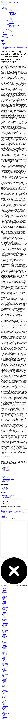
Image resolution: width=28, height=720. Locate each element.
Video (4, 36)
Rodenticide (11, 17)
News (4, 32)
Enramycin (16, 511)
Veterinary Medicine (22, 512)
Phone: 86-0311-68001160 (10, 1)
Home (4, 7)
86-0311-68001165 (7, 497)
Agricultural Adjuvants (13, 27)
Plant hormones (9, 24)
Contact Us (5, 37)
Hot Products (24, 509)
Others (10, 19)
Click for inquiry (4, 507)
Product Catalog (9, 35)
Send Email (3, 515)
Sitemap (2, 510)
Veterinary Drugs (14, 512)
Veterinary (8, 20)
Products (5, 8)
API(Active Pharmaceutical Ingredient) (17, 21)
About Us (5, 34)
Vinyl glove (11, 31)
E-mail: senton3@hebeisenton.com (10, 2)
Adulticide (13, 13)
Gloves (7, 29)
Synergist (11, 18)
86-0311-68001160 (7, 496)
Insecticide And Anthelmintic (7, 511)
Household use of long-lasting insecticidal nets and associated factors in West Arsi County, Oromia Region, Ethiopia (15, 47)
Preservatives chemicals (8, 480)
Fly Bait (13, 14)
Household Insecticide (13, 10)
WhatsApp (3, 516)
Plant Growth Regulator (14, 25)
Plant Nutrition (12, 26)
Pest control (11, 12)
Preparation (11, 23)
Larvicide (13, 15)
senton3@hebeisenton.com (9, 495)
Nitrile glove (11, 30)
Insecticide (8, 9)
